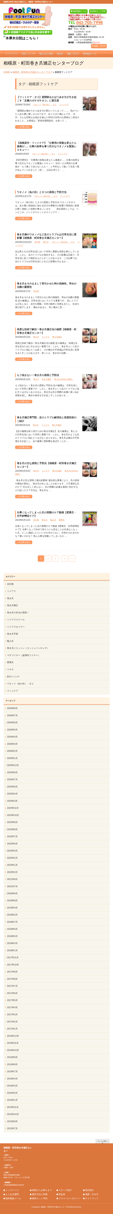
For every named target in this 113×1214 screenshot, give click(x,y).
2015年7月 (12, 1128)
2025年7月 (12, 779)
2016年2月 (12, 1093)
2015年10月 (13, 1114)
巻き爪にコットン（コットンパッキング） (28, 648)
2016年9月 (12, 1057)
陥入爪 (53, 520)
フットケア (64, 104)
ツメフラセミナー (16, 627)
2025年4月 (12, 794)
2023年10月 (13, 815)
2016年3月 (12, 1086)
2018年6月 (12, 929)
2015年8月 (12, 1121)
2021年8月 (12, 879)
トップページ (12, 1190)
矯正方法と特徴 (39, 1194)
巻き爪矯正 (57, 337)
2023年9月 (12, 822)
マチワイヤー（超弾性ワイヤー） (23, 655)
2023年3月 (12, 851)
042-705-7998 (89, 22)
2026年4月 (12, 737)
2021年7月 (12, 886)
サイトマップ (91, 1198)
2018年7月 (12, 922)
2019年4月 (12, 908)
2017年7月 (12, 986)
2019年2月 (12, 915)
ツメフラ (45, 337)
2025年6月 (12, 786)
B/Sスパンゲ (13, 676)
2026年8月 (12, 708)
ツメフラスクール (16, 619)
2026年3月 (12, 744)
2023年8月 (12, 829)
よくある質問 (12, 1194)
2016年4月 (12, 1078)
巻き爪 (46, 242)
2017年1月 (12, 1029)
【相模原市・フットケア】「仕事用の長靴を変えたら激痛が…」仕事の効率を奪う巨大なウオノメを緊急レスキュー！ (46, 146)
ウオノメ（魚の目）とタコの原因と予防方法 (42, 192)
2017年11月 (13, 957)
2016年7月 (12, 1071)
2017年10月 (13, 965)
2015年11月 (13, 1107)
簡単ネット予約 (99, 11)
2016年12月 (13, 1036)
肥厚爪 (62, 520)
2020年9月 (12, 893)
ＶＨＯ (10, 669)
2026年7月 (12, 715)
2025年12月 (13, 765)
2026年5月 (12, 730)
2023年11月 (13, 808)
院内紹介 (89, 1190)
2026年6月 (12, 722)
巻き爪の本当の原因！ (63, 379)
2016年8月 (12, 1064)
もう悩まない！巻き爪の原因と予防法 (38, 375)
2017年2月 (12, 1021)
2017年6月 (12, 993)
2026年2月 (12, 751)
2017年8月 (12, 979)
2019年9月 (12, 900)
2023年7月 (12, 836)
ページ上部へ (102, 1141)
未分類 (37, 242)
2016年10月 (13, 1050)
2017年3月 (12, 1014)
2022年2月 (12, 872)
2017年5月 (12, 1000)
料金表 (62, 1194)
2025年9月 (12, 772)
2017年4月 (12, 1007)
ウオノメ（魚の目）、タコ (44, 104)
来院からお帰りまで (42, 1190)
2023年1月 (12, 865)
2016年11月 (13, 1043)
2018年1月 (12, 950)
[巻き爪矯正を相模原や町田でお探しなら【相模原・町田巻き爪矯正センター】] (27, 25)
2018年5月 (12, 936)
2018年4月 (12, 943)
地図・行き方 (100, 46)
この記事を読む (23, 127)
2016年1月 (12, 1100)
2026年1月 (12, 758)
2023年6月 (12, 843)
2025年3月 (12, 801)
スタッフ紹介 (65, 1190)
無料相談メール (80, 11)
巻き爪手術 (12, 634)
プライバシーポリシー (70, 1198)
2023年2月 (12, 858)
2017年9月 (12, 972)
